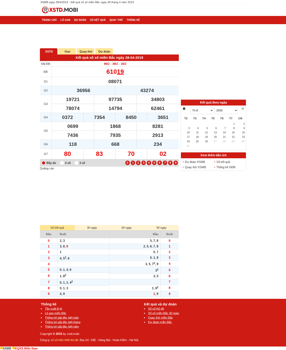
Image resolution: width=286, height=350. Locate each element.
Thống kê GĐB (225, 167)
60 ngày (127, 227)
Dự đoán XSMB (195, 162)
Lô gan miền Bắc (55, 313)
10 (188, 132)
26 (206, 141)
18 (197, 136)
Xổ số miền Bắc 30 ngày (163, 313)
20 (215, 136)
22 (233, 136)
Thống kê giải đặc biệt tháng (62, 322)
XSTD (49, 51)
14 (224, 132)
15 (233, 132)
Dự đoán (104, 51)
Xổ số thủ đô (156, 308)
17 (188, 136)
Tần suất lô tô (53, 308)
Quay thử (86, 51)
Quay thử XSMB (195, 167)
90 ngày (161, 227)
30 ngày (92, 227)
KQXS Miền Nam (26, 348)
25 (197, 141)
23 (243, 136)
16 (243, 132)
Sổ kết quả (223, 162)
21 (224, 136)
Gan (67, 51)
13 (215, 132)
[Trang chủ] (60, 14)
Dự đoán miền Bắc (160, 322)
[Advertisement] (109, 197)
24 (188, 141)
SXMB (7, 348)
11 (197, 132)
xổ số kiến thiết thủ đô (64, 340)
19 (120, 71)
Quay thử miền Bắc (160, 317)
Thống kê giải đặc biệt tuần (62, 317)
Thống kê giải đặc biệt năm (62, 326)
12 (206, 132)
